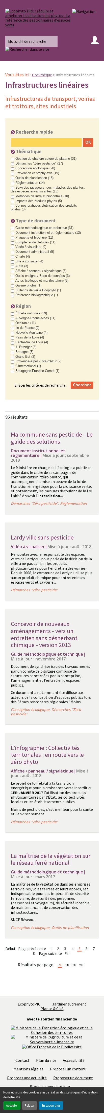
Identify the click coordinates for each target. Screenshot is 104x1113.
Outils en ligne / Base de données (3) (42, 276)
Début (10, 949)
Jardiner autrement (69, 1004)
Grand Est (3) (25, 356)
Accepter (12, 1105)
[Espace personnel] (95, 41)
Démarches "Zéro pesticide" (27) (39, 163)
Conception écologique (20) (35, 168)
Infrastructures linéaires (75, 75)
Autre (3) (21, 266)
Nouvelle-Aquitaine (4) (31, 332)
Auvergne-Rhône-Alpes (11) (35, 318)
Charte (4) (22, 256)
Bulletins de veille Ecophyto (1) (38, 290)
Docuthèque (42, 75)
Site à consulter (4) (29, 261)
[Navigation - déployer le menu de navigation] (83, 11)
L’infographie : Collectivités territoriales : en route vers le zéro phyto (47, 755)
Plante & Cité (51, 1008)
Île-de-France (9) (27, 328)
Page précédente (32, 949)
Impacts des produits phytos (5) (38, 201)
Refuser (29, 1105)
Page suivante (50, 954)
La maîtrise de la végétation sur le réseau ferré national (50, 859)
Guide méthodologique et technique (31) (44, 228)
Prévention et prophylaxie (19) (37, 173)
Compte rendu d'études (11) (35, 242)
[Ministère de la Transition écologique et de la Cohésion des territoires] (52, 1029)
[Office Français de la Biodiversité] (52, 1046)
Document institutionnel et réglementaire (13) (48, 233)
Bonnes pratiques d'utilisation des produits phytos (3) (44, 207)
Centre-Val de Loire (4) (31, 342)
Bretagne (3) (24, 352)
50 (81, 965)
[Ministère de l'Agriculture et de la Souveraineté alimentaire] (52, 1039)
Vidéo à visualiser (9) (30, 247)
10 (67, 965)
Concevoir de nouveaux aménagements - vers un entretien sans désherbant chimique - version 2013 (44, 634)
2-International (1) (28, 366)
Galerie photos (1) (28, 285)
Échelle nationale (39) (31, 313)
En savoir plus (51, 1105)
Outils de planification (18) (34, 178)
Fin (67, 954)
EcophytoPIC (29, 1004)
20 (74, 965)
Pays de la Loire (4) (29, 337)
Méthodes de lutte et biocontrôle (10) (42, 196)
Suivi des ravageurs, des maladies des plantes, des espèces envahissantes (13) (48, 189)
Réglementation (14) (30, 183)
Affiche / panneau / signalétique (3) (40, 271)
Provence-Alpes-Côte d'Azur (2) (38, 361)
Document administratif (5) (34, 252)
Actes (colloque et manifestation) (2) (41, 280)
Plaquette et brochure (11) (34, 237)
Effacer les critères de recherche (40, 385)
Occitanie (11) (25, 323)
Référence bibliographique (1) (36, 295)
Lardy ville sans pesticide (42, 537)
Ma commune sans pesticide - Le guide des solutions (52, 437)
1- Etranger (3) (25, 347)
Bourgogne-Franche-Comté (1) (37, 371)
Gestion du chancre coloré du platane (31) (45, 158)
